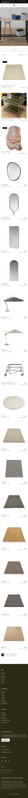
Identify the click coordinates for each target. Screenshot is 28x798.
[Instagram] (5, 761)
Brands (2, 679)
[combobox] (3, 55)
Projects (3, 680)
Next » (13, 655)
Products (3, 673)
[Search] (26, 5)
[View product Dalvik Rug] (14, 501)
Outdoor (3, 695)
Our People (3, 714)
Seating (3, 691)
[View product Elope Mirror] (14, 171)
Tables (2, 693)
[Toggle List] (5, 55)
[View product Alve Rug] (14, 402)
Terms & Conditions (5, 720)
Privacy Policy (4, 718)
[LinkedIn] (9, 761)
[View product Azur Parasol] (14, 336)
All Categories (4, 703)
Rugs (9, 87)
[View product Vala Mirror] (14, 237)
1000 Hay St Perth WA (6, 770)
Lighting (3, 697)
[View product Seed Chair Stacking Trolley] (14, 369)
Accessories (3, 87)
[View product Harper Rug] (14, 633)
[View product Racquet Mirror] (14, 204)
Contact (3, 682)
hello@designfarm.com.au (7, 752)
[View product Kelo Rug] (14, 468)
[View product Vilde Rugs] (14, 534)
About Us (3, 712)
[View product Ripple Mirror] (14, 270)
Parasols (9, 318)
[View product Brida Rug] (14, 567)
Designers (3, 677)
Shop (2, 675)
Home (10, 24)
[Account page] (23, 5)
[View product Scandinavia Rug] (14, 600)
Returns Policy (4, 722)
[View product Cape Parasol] (14, 303)
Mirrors (9, 186)
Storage (3, 699)
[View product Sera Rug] (14, 435)
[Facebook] (2, 761)
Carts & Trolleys (11, 120)
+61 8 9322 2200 (5, 749)
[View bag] (19, 5)
